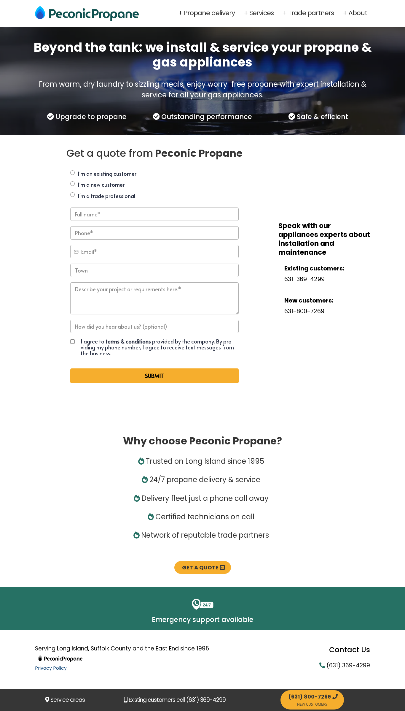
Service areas (67, 700)
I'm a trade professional (106, 195)
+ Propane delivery (206, 13)
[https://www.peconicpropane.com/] (87, 13)
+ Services (259, 13)
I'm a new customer (101, 184)
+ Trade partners (308, 13)
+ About (355, 13)
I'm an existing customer (107, 173)
